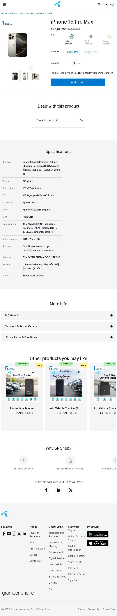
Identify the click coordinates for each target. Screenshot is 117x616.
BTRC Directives (57, 576)
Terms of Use (94, 609)
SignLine (72, 580)
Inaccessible (55, 564)
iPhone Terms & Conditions (21, 337)
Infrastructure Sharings (56, 544)
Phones (30, 13)
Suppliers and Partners (56, 534)
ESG (32, 542)
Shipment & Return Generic (21, 326)
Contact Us (36, 560)
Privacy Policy (109, 609)
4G (50, 588)
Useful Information (74, 548)
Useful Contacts (76, 556)
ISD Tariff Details (77, 574)
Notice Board (56, 570)
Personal (13, 13)
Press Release (37, 548)
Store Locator (75, 562)
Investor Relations (35, 534)
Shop (22, 13)
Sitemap (81, 609)
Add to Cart (78, 82)
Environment (56, 552)
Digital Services (57, 558)
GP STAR (53, 582)
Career (33, 554)
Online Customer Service (77, 538)
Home (4, 13)
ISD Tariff (73, 568)
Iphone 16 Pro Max (44, 13)
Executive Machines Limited (98, 73)
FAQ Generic (12, 315)
